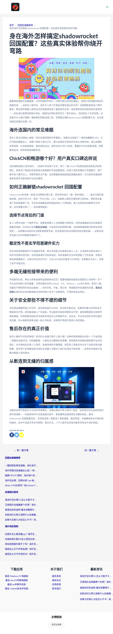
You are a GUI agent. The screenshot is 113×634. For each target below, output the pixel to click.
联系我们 (56, 588)
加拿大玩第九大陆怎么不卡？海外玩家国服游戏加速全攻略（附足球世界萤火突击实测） (21, 520)
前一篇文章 (21, 450)
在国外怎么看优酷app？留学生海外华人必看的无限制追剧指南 (21, 534)
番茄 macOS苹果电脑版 (16, 580)
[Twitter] (16, 434)
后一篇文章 (91, 450)
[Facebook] (11, 434)
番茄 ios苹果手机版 (16, 584)
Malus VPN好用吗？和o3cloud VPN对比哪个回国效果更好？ (21, 485)
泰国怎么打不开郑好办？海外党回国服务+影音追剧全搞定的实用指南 (21, 554)
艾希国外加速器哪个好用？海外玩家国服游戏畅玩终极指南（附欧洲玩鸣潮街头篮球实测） (21, 505)
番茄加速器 (56, 624)
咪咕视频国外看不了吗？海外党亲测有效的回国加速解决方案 (21, 544)
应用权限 (56, 584)
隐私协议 (56, 580)
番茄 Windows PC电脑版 (16, 576)
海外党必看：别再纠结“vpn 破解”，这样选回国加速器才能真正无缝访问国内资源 (21, 480)
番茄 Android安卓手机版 (16, 588)
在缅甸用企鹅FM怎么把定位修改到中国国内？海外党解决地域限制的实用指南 (21, 539)
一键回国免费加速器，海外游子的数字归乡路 (21, 465)
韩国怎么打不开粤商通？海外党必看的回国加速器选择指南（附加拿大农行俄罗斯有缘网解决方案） (21, 549)
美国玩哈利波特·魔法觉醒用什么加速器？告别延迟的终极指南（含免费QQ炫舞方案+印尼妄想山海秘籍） (21, 510)
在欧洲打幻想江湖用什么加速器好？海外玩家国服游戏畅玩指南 (21, 515)
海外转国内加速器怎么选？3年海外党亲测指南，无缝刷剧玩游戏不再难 (21, 470)
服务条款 (56, 576)
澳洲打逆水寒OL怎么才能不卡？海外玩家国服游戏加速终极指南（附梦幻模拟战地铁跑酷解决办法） (21, 500)
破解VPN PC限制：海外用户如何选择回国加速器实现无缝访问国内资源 (21, 475)
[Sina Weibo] (21, 434)
